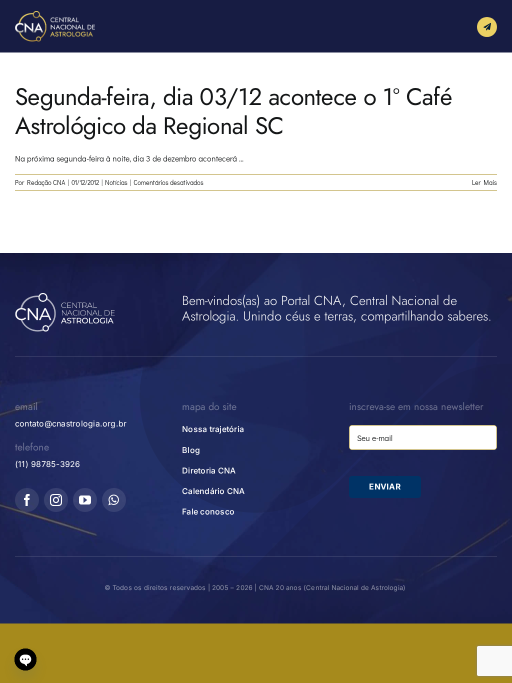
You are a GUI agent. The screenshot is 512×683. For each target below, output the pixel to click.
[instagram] (56, 500)
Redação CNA (46, 182)
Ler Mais (484, 182)
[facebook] (27, 500)
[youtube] (85, 500)
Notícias (116, 182)
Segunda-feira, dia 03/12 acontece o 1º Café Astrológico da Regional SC (233, 111)
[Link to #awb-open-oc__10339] (487, 27)
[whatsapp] (114, 500)
